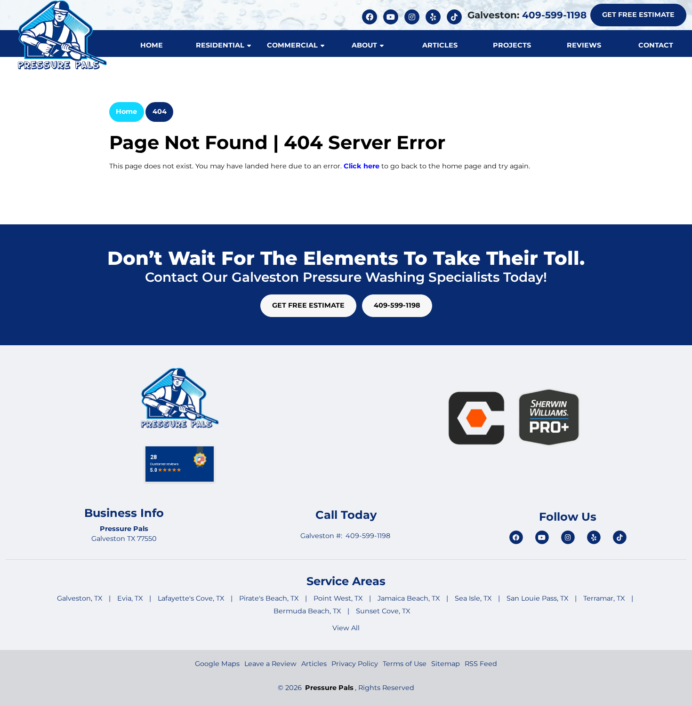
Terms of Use (404, 663)
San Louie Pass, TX (537, 598)
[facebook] (370, 16)
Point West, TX (338, 598)
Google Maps (217, 663)
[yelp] (434, 16)
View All (346, 628)
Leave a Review (270, 663)
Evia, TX (130, 598)
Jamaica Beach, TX (409, 598)
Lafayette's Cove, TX (191, 598)
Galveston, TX (79, 598)
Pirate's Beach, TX (268, 598)
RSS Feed (481, 663)
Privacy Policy (354, 663)
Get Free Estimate (638, 14)
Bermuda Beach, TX (307, 611)
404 (160, 111)
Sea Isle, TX (473, 598)
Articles (314, 663)
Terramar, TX (604, 598)
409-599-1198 (554, 15)
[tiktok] (454, 16)
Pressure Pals (329, 687)
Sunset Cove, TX (383, 611)
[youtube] (391, 16)
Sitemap (445, 663)
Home (126, 111)
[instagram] (413, 16)
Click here (361, 166)
